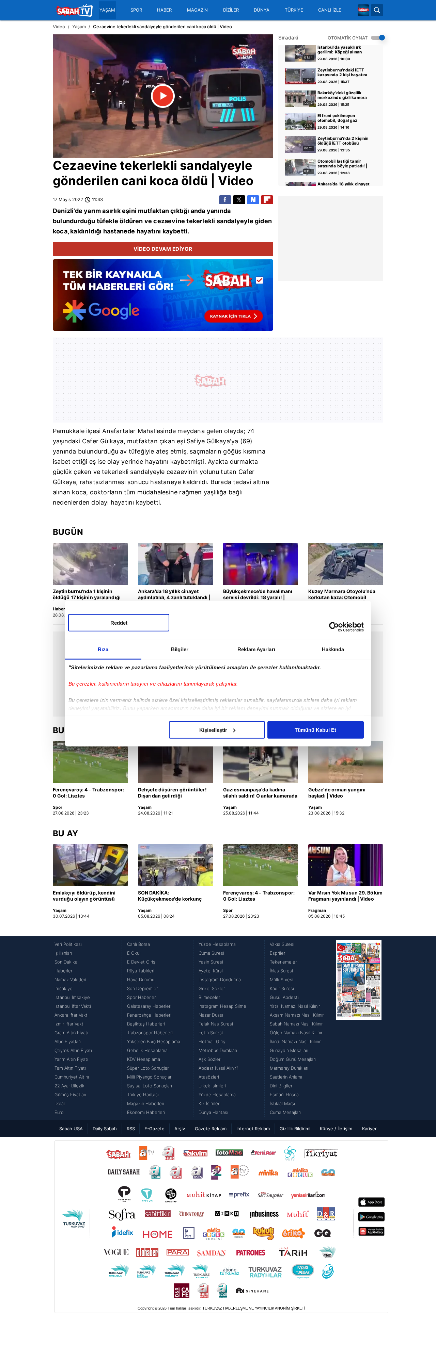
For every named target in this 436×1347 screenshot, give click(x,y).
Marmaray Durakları (289, 1068)
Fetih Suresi (211, 1032)
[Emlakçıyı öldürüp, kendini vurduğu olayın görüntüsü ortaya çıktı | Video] (90, 865)
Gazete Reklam (211, 1128)
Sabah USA (71, 1128)
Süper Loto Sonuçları (148, 1068)
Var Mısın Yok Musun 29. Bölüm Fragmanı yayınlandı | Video (345, 896)
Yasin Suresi (211, 962)
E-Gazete (154, 1128)
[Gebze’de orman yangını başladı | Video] (345, 762)
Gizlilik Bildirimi (295, 1128)
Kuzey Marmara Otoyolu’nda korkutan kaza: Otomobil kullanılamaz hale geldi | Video (344, 594)
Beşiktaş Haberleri (146, 1023)
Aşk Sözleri (210, 1059)
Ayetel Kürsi (211, 970)
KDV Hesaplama (143, 1059)
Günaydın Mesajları (289, 1050)
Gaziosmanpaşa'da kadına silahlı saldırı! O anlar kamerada (260, 793)
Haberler (63, 970)
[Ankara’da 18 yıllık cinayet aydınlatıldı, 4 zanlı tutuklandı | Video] (175, 564)
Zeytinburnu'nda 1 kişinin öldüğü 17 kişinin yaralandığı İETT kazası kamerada (87, 594)
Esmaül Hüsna (284, 1094)
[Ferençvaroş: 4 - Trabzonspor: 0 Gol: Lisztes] (90, 762)
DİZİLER (231, 10)
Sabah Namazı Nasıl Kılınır (296, 1023)
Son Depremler (142, 988)
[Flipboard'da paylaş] (267, 199)
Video (59, 26)
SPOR (136, 10)
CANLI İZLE (329, 10)
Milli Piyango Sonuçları (149, 1077)
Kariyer (369, 1128)
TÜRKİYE (294, 10)
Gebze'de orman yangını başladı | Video (336, 793)
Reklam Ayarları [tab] (256, 649)
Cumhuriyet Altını (71, 1077)
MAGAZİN (197, 10)
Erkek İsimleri (212, 1085)
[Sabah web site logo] (363, 10)
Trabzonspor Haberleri (150, 1032)
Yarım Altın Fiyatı (71, 1059)
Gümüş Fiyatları (70, 1094)
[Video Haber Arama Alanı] (377, 10)
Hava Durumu (140, 979)
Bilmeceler (209, 997)
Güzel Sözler (212, 988)
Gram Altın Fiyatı (71, 1032)
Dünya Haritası (213, 1112)
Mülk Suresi (281, 979)
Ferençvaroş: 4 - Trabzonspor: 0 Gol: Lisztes (88, 793)
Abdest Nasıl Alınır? (218, 1068)
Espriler (277, 953)
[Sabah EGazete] (359, 1028)
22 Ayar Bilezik (69, 1085)
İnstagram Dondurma (220, 979)
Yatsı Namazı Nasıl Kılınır (295, 1006)
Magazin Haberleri (145, 1103)
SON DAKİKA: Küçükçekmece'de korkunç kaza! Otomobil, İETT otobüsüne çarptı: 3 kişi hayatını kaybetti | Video (170, 896)
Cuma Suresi (211, 953)
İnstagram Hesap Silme (222, 1006)
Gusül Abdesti (284, 997)
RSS (131, 1128)
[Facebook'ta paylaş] (225, 199)
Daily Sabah (105, 1128)
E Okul (133, 953)
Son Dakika (65, 962)
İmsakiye (63, 988)
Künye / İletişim (336, 1128)
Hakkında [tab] (333, 649)
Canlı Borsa (138, 944)
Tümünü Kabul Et (315, 730)
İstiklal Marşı (282, 1103)
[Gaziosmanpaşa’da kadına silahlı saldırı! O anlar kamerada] (260, 762)
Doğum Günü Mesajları (293, 1059)
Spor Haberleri (142, 997)
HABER (164, 10)
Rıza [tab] (103, 649)
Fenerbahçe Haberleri (149, 1015)
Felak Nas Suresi (216, 1023)
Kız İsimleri (209, 1103)
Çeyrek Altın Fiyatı (73, 1050)
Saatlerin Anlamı (286, 1077)
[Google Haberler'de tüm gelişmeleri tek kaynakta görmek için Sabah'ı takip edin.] (163, 298)
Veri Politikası (68, 944)
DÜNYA (261, 10)
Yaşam (79, 26)
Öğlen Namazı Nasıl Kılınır (296, 1032)
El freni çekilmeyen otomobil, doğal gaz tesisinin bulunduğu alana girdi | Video (343, 118)
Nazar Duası (211, 1015)
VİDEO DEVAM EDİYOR (163, 249)
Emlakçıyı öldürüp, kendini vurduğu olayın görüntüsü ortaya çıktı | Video (84, 896)
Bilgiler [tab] (179, 649)
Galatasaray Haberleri (149, 1006)
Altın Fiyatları (67, 1041)
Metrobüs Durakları (218, 1050)
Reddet (118, 622)
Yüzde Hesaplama (217, 944)
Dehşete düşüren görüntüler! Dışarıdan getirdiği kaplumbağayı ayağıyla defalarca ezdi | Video (172, 793)
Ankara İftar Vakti (71, 1015)
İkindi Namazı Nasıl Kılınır (295, 1041)
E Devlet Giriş (141, 962)
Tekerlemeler (283, 962)
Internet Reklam (253, 1128)
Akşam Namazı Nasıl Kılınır (297, 1015)
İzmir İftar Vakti (69, 1023)
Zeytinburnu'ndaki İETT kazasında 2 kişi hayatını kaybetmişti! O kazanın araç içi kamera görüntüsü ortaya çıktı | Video (343, 73)
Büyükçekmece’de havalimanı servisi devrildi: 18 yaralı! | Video (258, 594)
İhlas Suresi (281, 970)
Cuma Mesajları (285, 1112)
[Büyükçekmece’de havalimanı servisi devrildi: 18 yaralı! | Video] (260, 564)
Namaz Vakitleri (70, 979)
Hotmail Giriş (212, 1041)
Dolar (59, 1103)
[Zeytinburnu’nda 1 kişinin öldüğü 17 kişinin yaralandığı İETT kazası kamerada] (90, 564)
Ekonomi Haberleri (146, 1112)
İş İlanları (63, 953)
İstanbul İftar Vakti (72, 1006)
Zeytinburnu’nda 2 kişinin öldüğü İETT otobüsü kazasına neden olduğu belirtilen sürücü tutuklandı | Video (344, 141)
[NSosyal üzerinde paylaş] (253, 199)
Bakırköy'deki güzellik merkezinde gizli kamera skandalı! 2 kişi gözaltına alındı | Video (342, 96)
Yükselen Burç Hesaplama (153, 1041)
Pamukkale (68, 430)
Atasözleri (209, 1077)
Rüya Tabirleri (140, 970)
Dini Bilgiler (281, 1085)
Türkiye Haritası (143, 1094)
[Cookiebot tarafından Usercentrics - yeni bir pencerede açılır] (334, 627)
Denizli (63, 210)
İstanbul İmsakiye (72, 997)
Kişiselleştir (213, 730)
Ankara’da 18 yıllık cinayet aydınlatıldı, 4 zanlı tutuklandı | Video (174, 594)
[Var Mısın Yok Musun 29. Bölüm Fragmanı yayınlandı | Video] (345, 865)
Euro (59, 1112)
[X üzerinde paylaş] (239, 199)
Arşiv (179, 1128)
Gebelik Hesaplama (147, 1050)
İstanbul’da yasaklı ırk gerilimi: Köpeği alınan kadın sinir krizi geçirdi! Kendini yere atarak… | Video (341, 50)
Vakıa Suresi (282, 944)
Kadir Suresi (282, 988)
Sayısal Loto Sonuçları (149, 1085)
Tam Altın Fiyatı (70, 1068)
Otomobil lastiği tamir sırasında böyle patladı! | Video (342, 164)
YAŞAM (107, 10)
